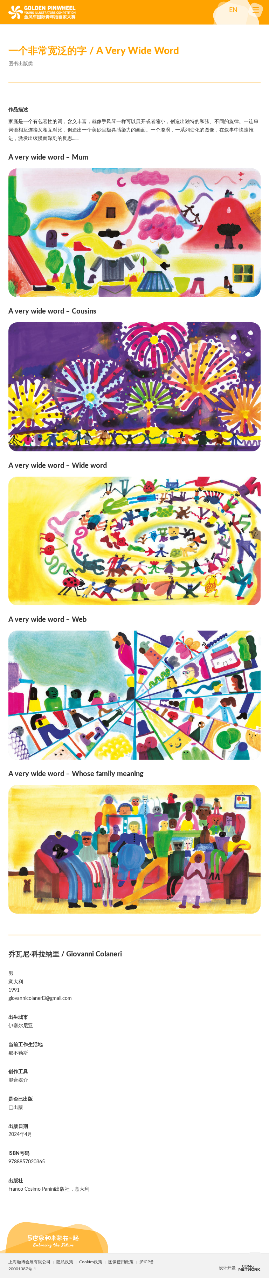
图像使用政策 (121, 1262)
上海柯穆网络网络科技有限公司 (250, 1268)
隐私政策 (64, 1262)
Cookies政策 (91, 1262)
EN (233, 10)
